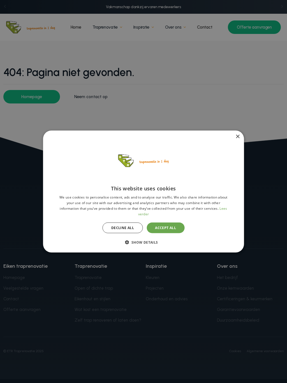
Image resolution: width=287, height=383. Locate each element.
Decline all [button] (122, 227)
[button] (143, 242)
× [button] (237, 137)
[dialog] (143, 192)
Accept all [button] (165, 227)
